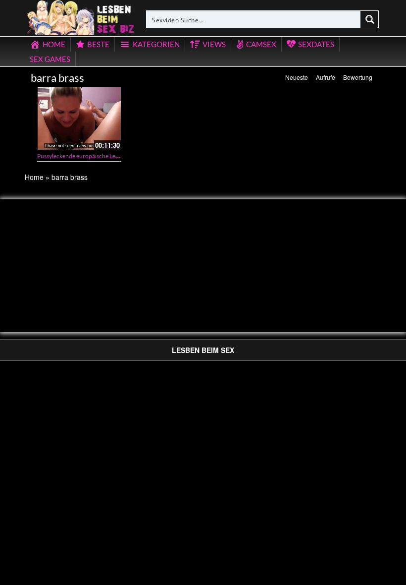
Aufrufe (325, 77)
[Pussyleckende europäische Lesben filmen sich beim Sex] (79, 118)
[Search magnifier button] (369, 19)
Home (34, 177)
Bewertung (357, 77)
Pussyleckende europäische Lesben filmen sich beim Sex (108, 156)
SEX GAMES (50, 59)
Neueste (296, 77)
